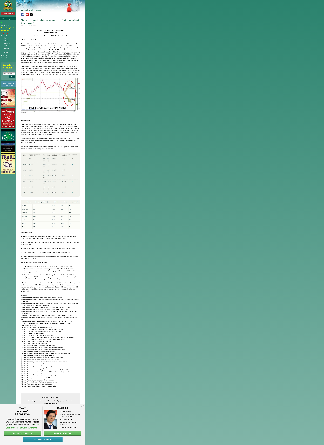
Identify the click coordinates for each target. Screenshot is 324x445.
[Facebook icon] (22, 14)
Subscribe (4, 23)
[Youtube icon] (27, 14)
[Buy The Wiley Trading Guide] (8, 140)
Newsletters (6, 43)
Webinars (5, 40)
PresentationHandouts (6, 51)
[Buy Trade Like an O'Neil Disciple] (8, 163)
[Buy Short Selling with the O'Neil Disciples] (8, 98)
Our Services (5, 25)
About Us (4, 55)
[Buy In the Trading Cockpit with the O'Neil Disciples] (8, 118)
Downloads (6, 48)
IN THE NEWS (8, 85)
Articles (5, 45)
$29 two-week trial (8, 13)
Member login (6, 19)
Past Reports (5, 30)
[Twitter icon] (31, 14)
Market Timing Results (8, 28)
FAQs (4, 38)
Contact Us (4, 58)
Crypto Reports (5, 33)
